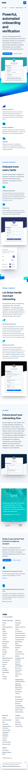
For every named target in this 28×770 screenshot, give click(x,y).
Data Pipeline (5, 641)
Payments (5, 662)
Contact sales (17, 53)
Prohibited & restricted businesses (5, 734)
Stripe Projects (19, 710)
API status (18, 703)
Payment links (6, 660)
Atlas (3, 625)
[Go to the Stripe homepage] (4, 614)
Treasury (4, 678)
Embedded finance (20, 633)
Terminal (4, 676)
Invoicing (4, 652)
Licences (4, 738)
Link (3, 656)
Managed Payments (7, 658)
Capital (4, 631)
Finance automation (20, 635)
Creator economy (19, 654)
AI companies (18, 652)
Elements (4, 643)
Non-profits (18, 668)
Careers (17, 720)
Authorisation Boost (7, 627)
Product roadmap (19, 718)
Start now (6, 560)
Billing (3, 629)
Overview (12, 7)
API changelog (19, 705)
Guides (4, 718)
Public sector (18, 674)
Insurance (17, 662)
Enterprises (18, 623)
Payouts (4, 664)
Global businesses (20, 637)
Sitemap (4, 740)
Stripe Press (18, 724)
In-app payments (19, 639)
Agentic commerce (20, 627)
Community (5, 724)
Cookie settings (6, 742)
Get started (7, 53)
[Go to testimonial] (13, 520)
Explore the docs (7, 601)
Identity (4, 649)
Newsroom (18, 722)
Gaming (17, 656)
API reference (18, 701)
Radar (3, 666)
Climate (4, 635)
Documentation (19, 699)
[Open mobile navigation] (24, 2)
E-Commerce (18, 631)
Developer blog (19, 712)
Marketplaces (19, 7)
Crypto (4, 639)
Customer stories (6, 720)
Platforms (17, 647)
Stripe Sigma (5, 672)
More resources (6, 744)
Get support (5, 750)
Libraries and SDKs (20, 707)
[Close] (25, 763)
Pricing (4, 578)
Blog (3, 722)
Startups (17, 625)
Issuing (4, 654)
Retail (16, 676)
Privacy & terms (6, 730)
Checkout (4, 633)
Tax (3, 674)
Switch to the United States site (11, 766)
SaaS (16, 649)
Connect (4, 7)
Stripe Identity (15, 354)
